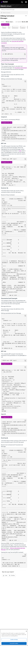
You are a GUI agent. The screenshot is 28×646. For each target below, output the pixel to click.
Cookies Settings (14, 639)
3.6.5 (9, 27)
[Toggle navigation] (26, 2)
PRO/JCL (4, 27)
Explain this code (7, 122)
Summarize (6, 24)
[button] (14, 12)
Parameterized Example (21, 68)
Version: (2, 21)
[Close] (26, 631)
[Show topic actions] (26, 15)
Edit (20, 151)
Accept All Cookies (14, 643)
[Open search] (22, 2)
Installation (22, 27)
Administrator (15, 27)
